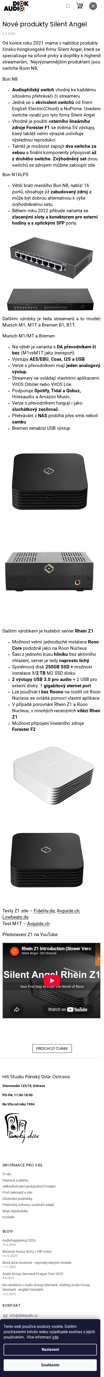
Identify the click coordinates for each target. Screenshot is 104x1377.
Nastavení (50, 1349)
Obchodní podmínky (17, 1199)
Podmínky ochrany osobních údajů (28, 1205)
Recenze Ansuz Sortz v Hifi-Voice (26, 1251)
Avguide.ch (68, 911)
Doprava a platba (15, 1180)
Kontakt (8, 1217)
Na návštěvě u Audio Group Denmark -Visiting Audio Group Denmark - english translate (46, 1287)
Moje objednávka (15, 1211)
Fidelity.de (44, 911)
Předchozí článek (52, 1048)
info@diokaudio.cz (24, 1315)
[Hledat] (68, 6)
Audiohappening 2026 (19, 1240)
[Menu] (93, 6)
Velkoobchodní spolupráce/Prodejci (29, 1186)
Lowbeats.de (15, 917)
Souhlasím (50, 1365)
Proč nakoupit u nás (17, 1192)
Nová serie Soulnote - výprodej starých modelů (36, 1263)
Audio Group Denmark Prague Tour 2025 (32, 1274)
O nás (6, 1174)
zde (55, 1337)
